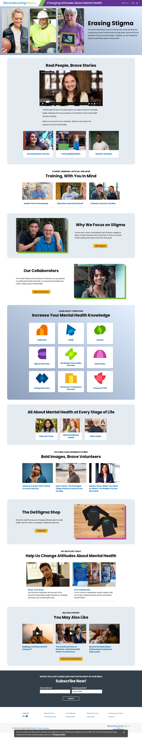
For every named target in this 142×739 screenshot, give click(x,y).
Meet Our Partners (41, 292)
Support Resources (93, 713)
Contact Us (111, 716)
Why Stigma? (100, 246)
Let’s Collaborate (70, 713)
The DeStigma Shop (50, 716)
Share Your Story (49, 713)
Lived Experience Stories (115, 713)
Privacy (40, 728)
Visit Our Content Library (71, 659)
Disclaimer (46, 728)
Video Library (91, 716)
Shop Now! (41, 531)
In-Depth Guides (70, 716)
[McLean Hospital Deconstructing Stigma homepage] (19, 3)
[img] (37, 633)
